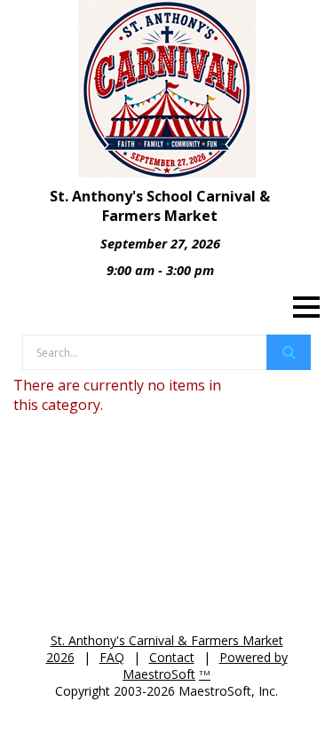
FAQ (111, 657)
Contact (171, 657)
